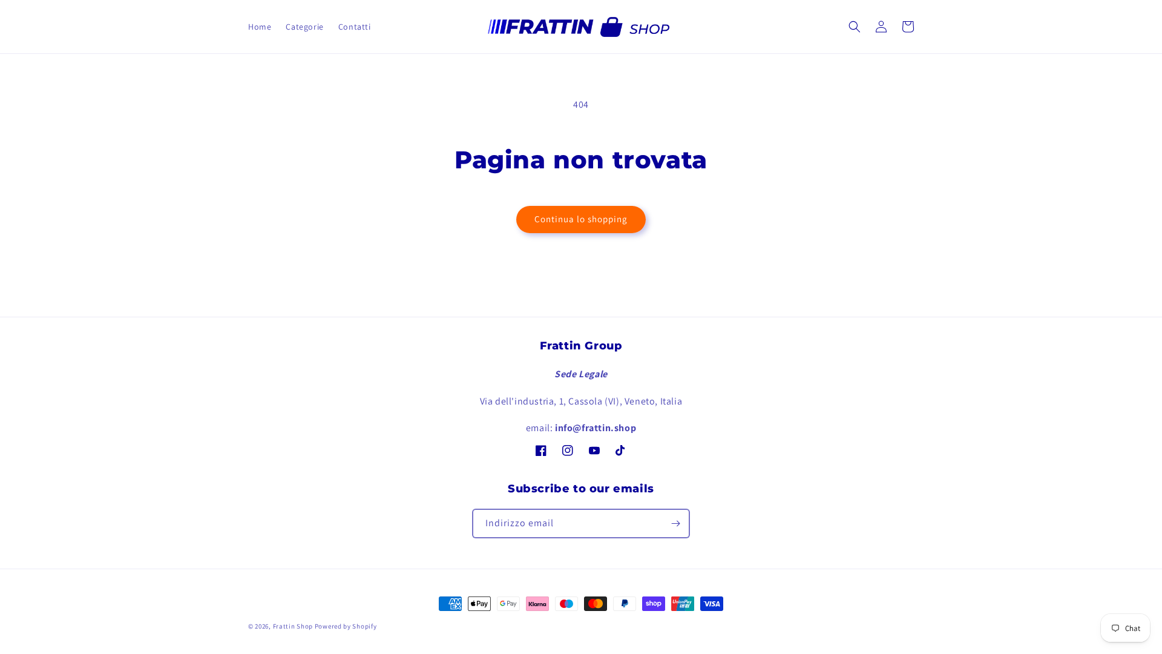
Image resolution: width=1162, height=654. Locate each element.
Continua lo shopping (581, 219)
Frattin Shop (293, 626)
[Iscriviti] (675, 523)
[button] (854, 26)
